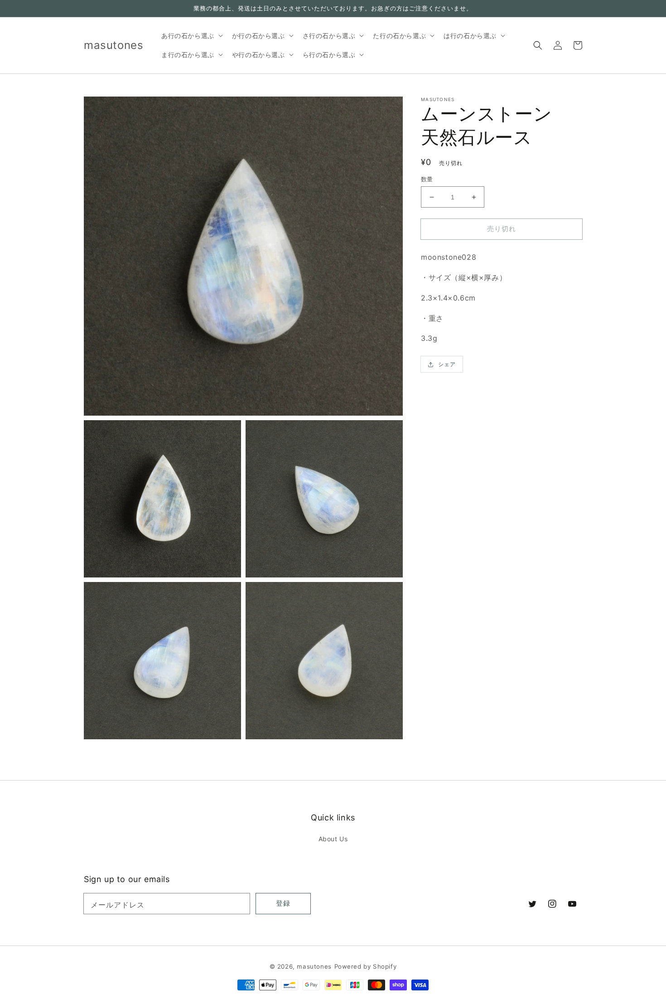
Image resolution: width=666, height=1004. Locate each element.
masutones (314, 966)
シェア (447, 364)
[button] (538, 45)
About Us (333, 839)
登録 (283, 903)
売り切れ (501, 228)
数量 (427, 179)
